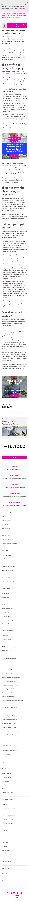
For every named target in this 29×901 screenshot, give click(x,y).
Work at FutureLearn (6, 754)
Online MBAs (5, 635)
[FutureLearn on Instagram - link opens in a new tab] (10, 893)
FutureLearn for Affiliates (8, 823)
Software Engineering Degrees (9, 658)
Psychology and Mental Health (9, 566)
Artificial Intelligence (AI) (7, 601)
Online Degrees (5, 532)
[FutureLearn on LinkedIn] (21, 893)
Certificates (4, 785)
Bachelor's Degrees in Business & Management (12, 734)
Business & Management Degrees (9, 662)
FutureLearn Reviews (7, 777)
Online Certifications (6, 520)
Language (4, 574)
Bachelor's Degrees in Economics (9, 723)
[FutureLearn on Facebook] (7, 893)
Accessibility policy (6, 854)
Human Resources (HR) (7, 608)
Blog (3, 762)
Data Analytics (5, 597)
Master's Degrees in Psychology (9, 673)
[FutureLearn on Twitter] (14, 893)
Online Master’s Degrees (7, 536)
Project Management (6, 616)
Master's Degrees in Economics (9, 696)
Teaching (4, 562)
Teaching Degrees (6, 643)
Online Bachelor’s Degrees (8, 539)
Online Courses (5, 517)
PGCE (3, 654)
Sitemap (4, 857)
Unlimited (4, 788)
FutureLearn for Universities (8, 808)
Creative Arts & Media (7, 578)
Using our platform (6, 773)
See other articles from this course (14, 412)
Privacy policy (5, 838)
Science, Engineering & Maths (9, 581)
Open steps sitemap (6, 861)
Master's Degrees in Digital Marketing (10, 685)
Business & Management (12, 13)
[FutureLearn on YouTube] (17, 893)
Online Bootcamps (6, 528)
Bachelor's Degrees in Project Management (12, 731)
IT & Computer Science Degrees (9, 647)
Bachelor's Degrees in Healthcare (9, 712)
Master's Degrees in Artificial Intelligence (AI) (12, 700)
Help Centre (5, 877)
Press (3, 758)
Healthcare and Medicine (7, 559)
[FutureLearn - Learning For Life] (14, 896)
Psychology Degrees (6, 639)
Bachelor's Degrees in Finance (9, 727)
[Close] (27, 2)
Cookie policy (5, 846)
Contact (4, 881)
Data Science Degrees (7, 650)
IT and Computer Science (7, 570)
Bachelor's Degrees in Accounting (9, 719)
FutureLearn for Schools (7, 819)
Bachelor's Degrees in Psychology (9, 715)
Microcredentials (6, 524)
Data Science (5, 604)
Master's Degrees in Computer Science (11, 677)
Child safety (5, 873)
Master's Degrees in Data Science (9, 681)
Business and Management (8, 555)
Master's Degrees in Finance (8, 692)
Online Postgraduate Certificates (9, 543)
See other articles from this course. (17, 25)
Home (3, 13)
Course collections (6, 623)
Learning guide (5, 781)
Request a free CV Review (8, 792)
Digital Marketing (6, 593)
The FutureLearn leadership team (9, 750)
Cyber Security (5, 612)
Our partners (5, 804)
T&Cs (3, 835)
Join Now (15, 457)
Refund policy (5, 842)
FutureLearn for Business (8, 812)
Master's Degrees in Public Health (9, 689)
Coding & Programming (7, 620)
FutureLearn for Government (8, 815)
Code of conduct (6, 850)
